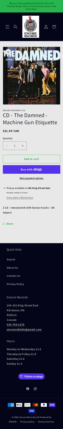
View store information (20, 197)
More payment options (32, 178)
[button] (7, 27)
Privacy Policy (15, 284)
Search (11, 259)
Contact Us (13, 275)
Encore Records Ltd (29, 417)
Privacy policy (27, 421)
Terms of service (46, 421)
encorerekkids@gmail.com (24, 329)
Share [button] (9, 223)
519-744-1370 (16, 324)
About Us (12, 267)
